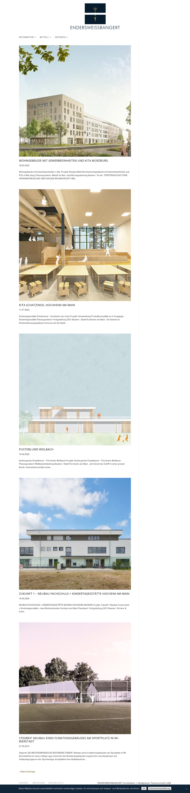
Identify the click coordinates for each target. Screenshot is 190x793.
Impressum (39, 783)
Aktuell (44, 37)
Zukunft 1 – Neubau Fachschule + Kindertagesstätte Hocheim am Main (74, 594)
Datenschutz (56, 783)
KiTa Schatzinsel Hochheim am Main (47, 305)
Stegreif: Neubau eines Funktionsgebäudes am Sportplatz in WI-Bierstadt (69, 739)
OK (143, 788)
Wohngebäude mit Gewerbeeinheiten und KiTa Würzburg (63, 161)
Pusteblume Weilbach (36, 449)
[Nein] (186, 788)
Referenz (60, 37)
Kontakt (24, 783)
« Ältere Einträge (27, 771)
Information (26, 37)
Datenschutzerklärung (159, 788)
